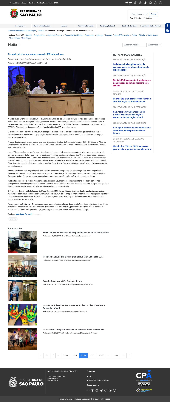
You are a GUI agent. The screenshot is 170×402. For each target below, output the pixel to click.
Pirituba (142, 35)
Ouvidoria (32, 3)
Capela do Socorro (54, 35)
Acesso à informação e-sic (18, 3)
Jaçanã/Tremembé (121, 35)
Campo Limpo (39, 35)
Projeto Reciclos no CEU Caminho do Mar (62, 281)
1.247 (92, 355)
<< (47, 355)
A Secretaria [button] (20, 26)
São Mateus (15, 38)
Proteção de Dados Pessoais (150, 26)
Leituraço (13, 219)
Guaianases (89, 35)
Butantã (29, 35)
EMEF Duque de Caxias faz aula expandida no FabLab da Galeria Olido (76, 232)
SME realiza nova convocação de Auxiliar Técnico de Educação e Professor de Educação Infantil (129, 115)
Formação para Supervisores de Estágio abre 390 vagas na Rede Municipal (132, 100)
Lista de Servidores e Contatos (99, 380)
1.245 (74, 355)
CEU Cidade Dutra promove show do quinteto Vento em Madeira (73, 329)
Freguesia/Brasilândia (73, 35)
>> (123, 355)
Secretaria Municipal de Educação (22, 31)
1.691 (115, 355)
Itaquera (108, 35)
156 (89, 376)
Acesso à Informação (86, 26)
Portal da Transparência (44, 3)
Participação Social (107, 26)
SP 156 (56, 3)
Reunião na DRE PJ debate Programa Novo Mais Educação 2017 (73, 257)
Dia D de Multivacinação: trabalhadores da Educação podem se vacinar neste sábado (132, 83)
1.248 (101, 355)
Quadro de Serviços (129, 26)
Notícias (149, 18)
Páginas (139, 18)
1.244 (65, 355)
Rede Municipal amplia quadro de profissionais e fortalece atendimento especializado (131, 67)
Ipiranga (99, 35)
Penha (134, 35)
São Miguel (26, 38)
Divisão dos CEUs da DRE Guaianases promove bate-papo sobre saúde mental (132, 147)
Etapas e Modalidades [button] (42, 26)
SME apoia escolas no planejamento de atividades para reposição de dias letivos (132, 130)
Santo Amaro (153, 35)
